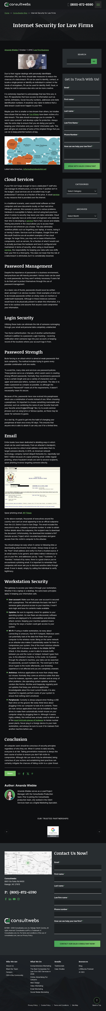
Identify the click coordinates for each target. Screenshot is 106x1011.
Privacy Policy (33, 1005)
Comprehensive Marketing (40, 966)
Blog (80, 966)
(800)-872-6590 (81, 4)
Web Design (35, 983)
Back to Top (97, 1005)
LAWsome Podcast (86, 969)
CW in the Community (14, 975)
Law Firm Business (41, 50)
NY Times (27, 513)
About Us (10, 966)
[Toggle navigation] (98, 4)
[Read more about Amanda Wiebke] (10, 795)
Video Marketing (36, 986)
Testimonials (59, 966)
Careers (9, 972)
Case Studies (60, 969)
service (56, 195)
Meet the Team (12, 969)
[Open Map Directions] (28, 852)
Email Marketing (36, 989)
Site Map (75, 1005)
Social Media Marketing (39, 992)
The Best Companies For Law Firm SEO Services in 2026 (40, 971)
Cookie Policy (46, 1005)
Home (7, 13)
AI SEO (81, 972)
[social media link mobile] (6, 899)
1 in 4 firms (34, 114)
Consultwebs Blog (20, 13)
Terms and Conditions (61, 1005)
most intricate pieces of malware (28, 720)
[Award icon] (53, 827)
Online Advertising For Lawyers (39, 978)
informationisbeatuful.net (34, 169)
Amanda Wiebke (11, 50)
